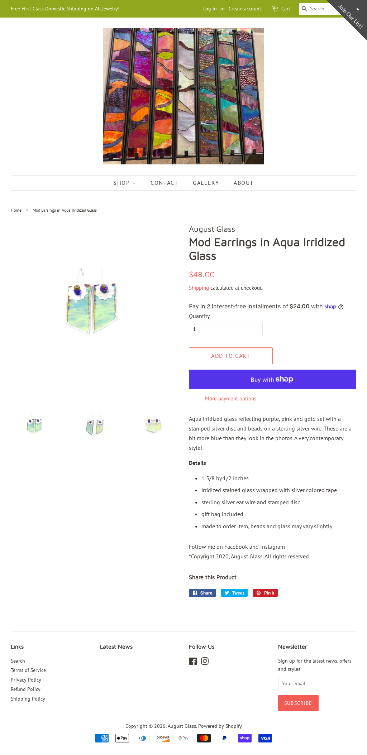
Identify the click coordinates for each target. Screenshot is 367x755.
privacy (183, 219)
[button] (259, 51)
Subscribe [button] (183, 146)
